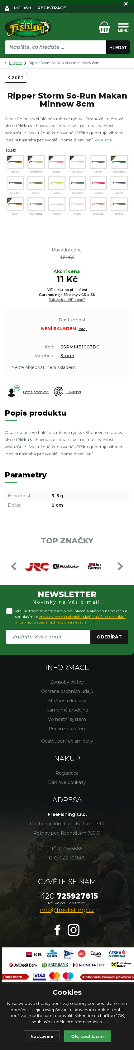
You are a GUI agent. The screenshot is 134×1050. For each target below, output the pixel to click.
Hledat (118, 47)
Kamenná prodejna (67, 710)
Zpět (18, 77)
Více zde (103, 139)
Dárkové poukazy (67, 782)
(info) (82, 329)
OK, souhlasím (87, 1036)
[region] (67, 60)
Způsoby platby (67, 682)
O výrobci (73, 392)
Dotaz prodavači (36, 392)
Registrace (67, 773)
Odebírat (109, 637)
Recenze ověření (67, 728)
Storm (67, 355)
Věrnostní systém (67, 719)
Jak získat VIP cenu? (67, 299)
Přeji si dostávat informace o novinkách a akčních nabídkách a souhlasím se (71, 616)
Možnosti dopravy (67, 700)
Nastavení (42, 1036)
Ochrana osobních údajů (67, 691)
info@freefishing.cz (67, 910)
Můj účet (22, 7)
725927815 (67, 895)
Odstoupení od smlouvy (67, 741)
